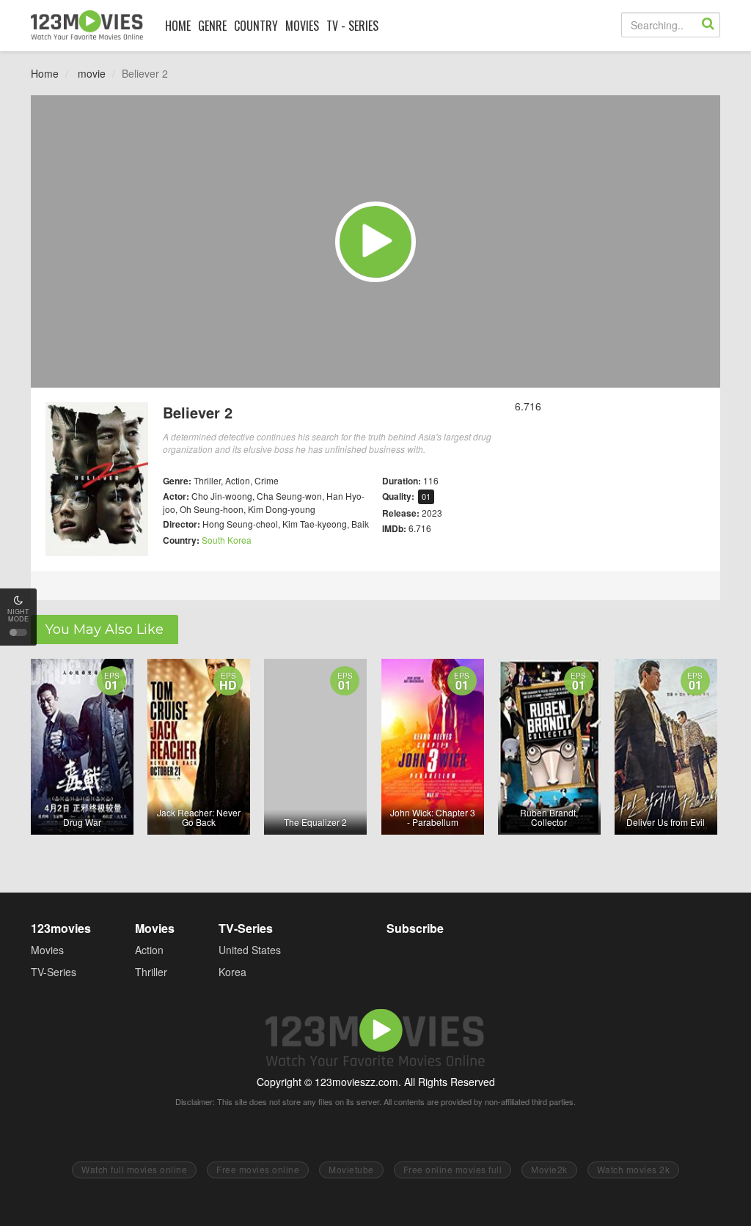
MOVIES (302, 25)
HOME (178, 25)
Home (45, 73)
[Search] (707, 24)
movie (92, 73)
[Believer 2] (375, 241)
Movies (47, 949)
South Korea (227, 539)
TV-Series (53, 971)
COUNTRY (256, 25)
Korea (232, 971)
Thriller (151, 971)
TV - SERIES (352, 25)
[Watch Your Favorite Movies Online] (87, 25)
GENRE (212, 25)
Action (149, 949)
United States (250, 949)
